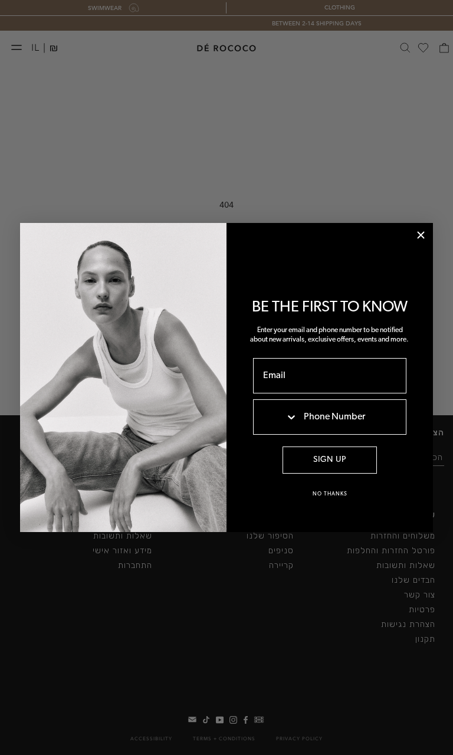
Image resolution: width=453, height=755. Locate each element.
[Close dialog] (420, 235)
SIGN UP (329, 459)
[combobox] (276, 417)
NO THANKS (330, 494)
